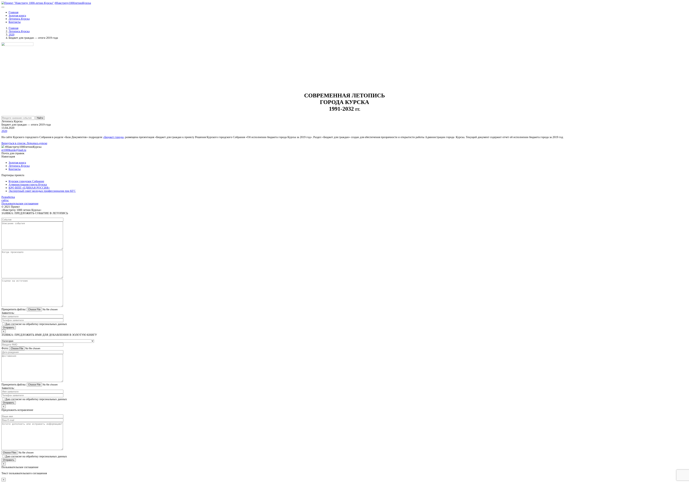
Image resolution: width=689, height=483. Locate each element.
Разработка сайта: (8, 198)
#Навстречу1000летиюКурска (73, 2)
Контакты (15, 21)
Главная (13, 12)
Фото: (5, 348)
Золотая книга (17, 15)
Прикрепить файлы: (13, 309)
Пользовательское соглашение (19, 203)
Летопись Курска (19, 18)
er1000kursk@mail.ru (13, 150)
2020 (4, 131)
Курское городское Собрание (26, 181)
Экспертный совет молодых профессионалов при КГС (42, 190)
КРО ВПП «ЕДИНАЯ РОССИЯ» (29, 187)
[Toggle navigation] (2, 7)
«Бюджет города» (113, 137)
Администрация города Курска (28, 184)
